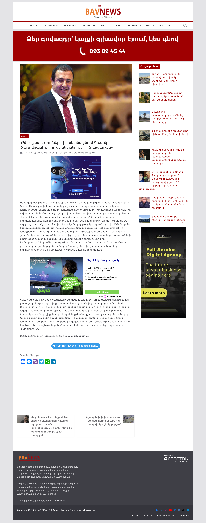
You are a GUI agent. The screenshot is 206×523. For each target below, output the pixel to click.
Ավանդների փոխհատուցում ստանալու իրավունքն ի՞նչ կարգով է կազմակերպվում (103, 420)
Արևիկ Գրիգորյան (45, 153)
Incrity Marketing (71, 510)
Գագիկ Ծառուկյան (67, 153)
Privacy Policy (183, 515)
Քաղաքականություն (95, 25)
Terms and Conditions (165, 515)
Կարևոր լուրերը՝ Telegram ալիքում (77, 345)
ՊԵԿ (94, 153)
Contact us (147, 515)
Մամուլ (33, 25)
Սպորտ (150, 25)
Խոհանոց (164, 25)
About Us (135, 515)
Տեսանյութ (134, 25)
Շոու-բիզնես (70, 25)
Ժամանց (50, 25)
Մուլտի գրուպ (84, 153)
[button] (38, 25)
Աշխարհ (118, 25)
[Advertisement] (75, 389)
